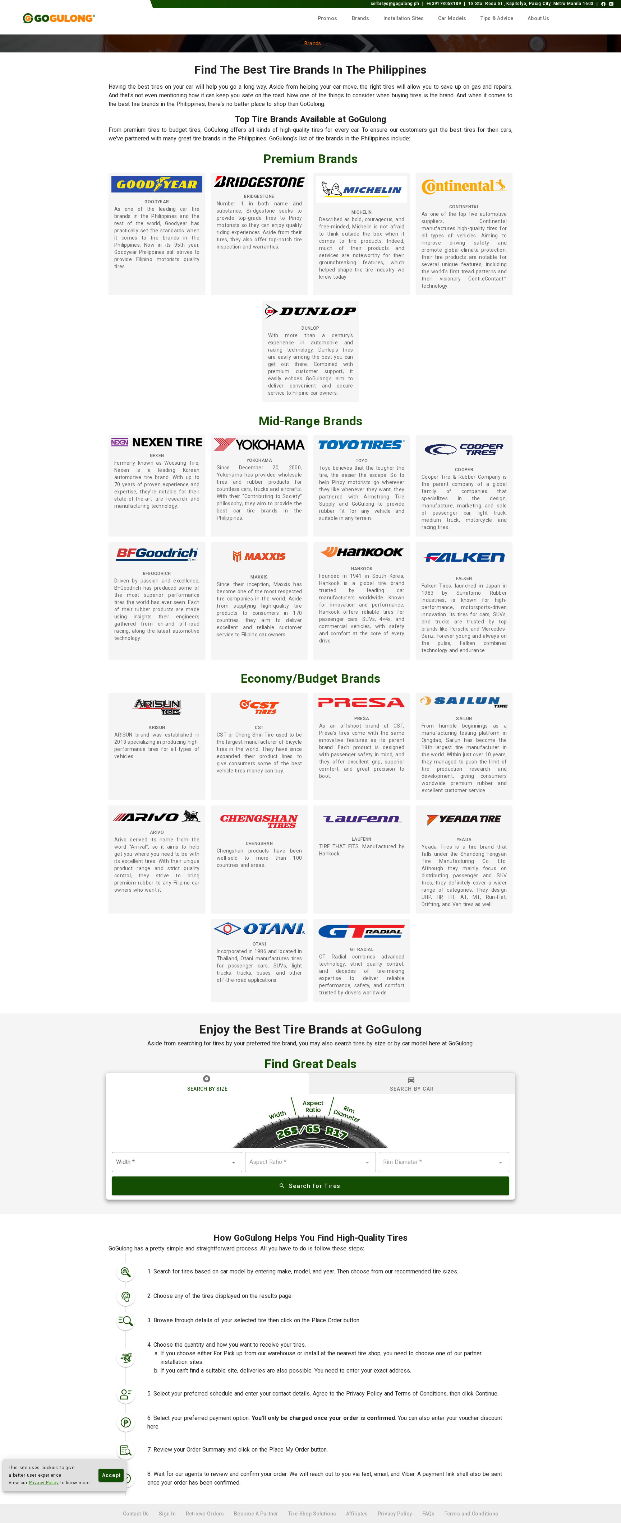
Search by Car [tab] (412, 1089)
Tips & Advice (496, 18)
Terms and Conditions (471, 1514)
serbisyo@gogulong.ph (395, 3)
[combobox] (177, 1162)
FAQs (429, 1514)
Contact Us (136, 1514)
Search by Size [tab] (207, 1089)
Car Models (452, 18)
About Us (538, 18)
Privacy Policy (44, 1482)
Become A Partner (257, 1514)
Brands (360, 18)
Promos (327, 18)
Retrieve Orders (206, 1514)
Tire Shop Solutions (312, 1514)
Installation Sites (403, 18)
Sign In (168, 1514)
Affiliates (357, 1514)
